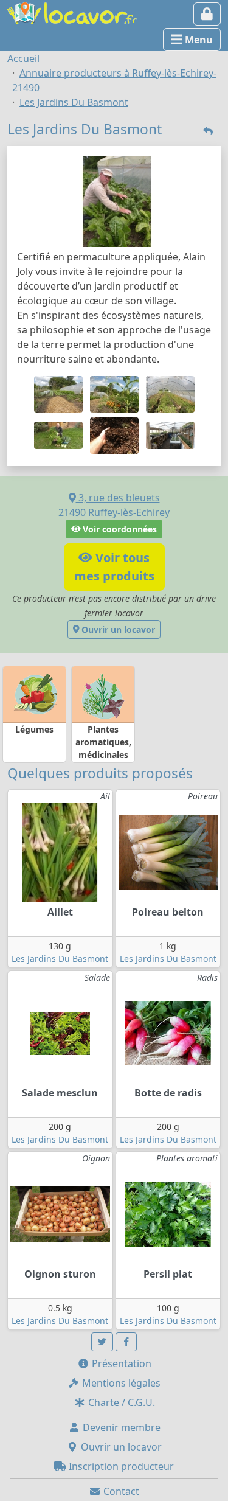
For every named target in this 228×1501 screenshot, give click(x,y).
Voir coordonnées (118, 529)
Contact (120, 1491)
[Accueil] (72, 12)
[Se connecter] (207, 14)
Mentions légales (120, 1383)
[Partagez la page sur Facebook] (126, 1341)
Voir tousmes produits (114, 566)
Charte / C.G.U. (120, 1402)
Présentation (120, 1363)
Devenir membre (120, 1427)
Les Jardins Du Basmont (60, 958)
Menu (197, 39)
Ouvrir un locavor (117, 629)
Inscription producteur (120, 1466)
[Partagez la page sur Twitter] (102, 1341)
